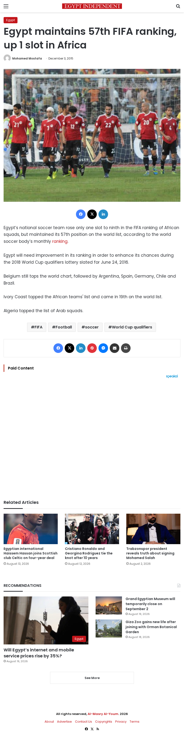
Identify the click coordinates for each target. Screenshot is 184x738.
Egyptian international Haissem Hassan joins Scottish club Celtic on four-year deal (31, 553)
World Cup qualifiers (132, 327)
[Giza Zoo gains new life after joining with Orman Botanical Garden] (109, 628)
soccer (92, 327)
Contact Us (83, 721)
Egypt (10, 20)
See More (92, 678)
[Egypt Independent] (92, 6)
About (49, 721)
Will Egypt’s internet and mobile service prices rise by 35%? (39, 653)
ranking (59, 241)
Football (64, 327)
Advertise (64, 721)
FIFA (38, 327)
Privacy (120, 721)
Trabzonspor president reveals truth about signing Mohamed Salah (150, 553)
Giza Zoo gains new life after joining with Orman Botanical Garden (151, 626)
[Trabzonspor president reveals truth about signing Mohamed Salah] (153, 529)
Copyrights (103, 721)
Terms (134, 721)
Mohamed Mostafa (27, 58)
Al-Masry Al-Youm (103, 714)
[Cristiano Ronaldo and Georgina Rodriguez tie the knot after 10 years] (92, 529)
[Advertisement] (92, 439)
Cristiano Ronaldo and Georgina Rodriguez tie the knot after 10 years (89, 553)
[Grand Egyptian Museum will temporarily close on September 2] (109, 605)
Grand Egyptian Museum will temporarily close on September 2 (150, 603)
